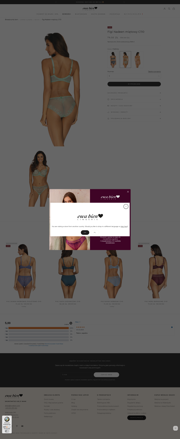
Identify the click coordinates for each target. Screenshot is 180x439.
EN (85, 232)
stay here (124, 226)
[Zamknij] (126, 206)
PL (95, 232)
